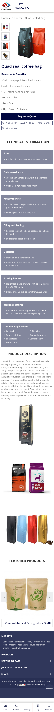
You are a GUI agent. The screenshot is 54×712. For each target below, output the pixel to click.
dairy (29, 641)
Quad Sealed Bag (35, 18)
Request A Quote (27, 116)
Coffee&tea (8, 641)
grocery (12, 644)
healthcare (23, 644)
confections (20, 641)
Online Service (10, 128)
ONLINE (49, 688)
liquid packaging (37, 644)
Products (16, 18)
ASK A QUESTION (9, 123)
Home (4, 18)
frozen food (39, 641)
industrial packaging (20, 648)
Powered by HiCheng (35, 684)
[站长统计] (22, 684)
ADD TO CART (44, 123)
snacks (6, 648)
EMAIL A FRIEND (27, 123)
